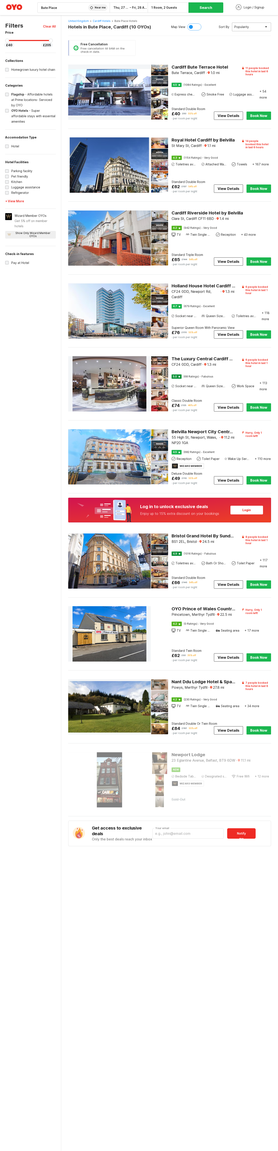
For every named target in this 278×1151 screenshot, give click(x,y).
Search (206, 7)
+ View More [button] (14, 201)
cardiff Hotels (102, 21)
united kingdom (78, 21)
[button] (49, 26)
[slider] (7, 41)
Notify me (241, 835)
